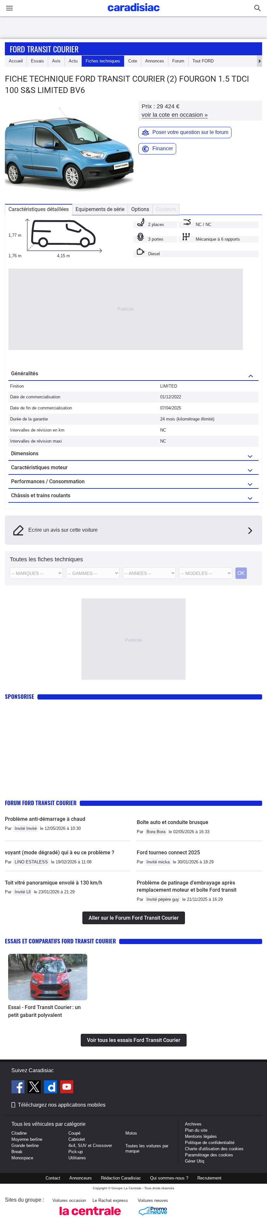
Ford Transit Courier (44, 49)
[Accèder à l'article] (47, 977)
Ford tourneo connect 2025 (168, 852)
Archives (193, 1124)
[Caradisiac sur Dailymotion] (51, 1087)
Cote (132, 61)
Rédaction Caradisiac (121, 1178)
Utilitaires (77, 1157)
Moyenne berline (26, 1139)
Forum (178, 61)
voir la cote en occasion (175, 115)
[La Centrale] (90, 1217)
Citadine (19, 1133)
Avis (56, 61)
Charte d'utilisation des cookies (214, 1148)
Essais (37, 61)
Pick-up (75, 1151)
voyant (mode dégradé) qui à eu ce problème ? (59, 852)
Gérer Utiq (194, 1161)
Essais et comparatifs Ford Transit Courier (60, 941)
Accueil (16, 61)
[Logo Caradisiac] (134, 13)
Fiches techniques (103, 61)
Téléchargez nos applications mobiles (61, 1105)
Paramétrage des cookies (209, 1155)
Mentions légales (201, 1136)
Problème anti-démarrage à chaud (45, 819)
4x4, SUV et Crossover (90, 1145)
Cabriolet (76, 1139)
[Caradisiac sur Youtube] (66, 1087)
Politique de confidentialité (209, 1142)
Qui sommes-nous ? (169, 1178)
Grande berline (25, 1145)
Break (16, 1151)
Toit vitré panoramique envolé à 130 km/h (53, 883)
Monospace (22, 1157)
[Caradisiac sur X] (35, 1087)
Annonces (154, 61)
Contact (53, 1178)
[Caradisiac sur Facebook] (18, 1087)
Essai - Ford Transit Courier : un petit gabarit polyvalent (44, 1011)
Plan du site (196, 1130)
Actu (73, 61)
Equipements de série (100, 209)
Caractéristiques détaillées (38, 209)
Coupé (74, 1133)
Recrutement (209, 1178)
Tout (203, 61)
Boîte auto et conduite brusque (172, 822)
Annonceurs (80, 1178)
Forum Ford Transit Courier (41, 803)
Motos (131, 1133)
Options (140, 209)
